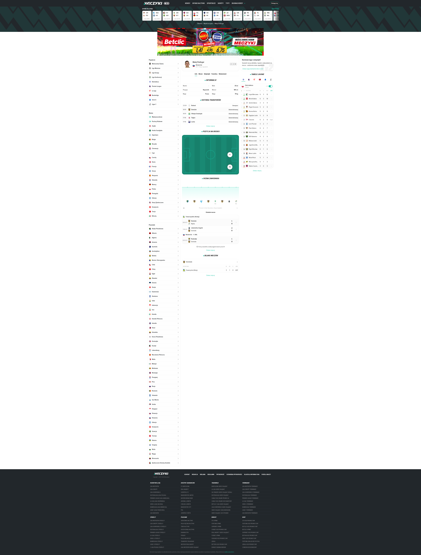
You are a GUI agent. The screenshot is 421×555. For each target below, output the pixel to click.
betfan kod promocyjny (249, 535)
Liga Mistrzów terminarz (250, 486)
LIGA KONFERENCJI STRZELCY (158, 526)
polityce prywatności (229, 552)
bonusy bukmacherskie (219, 547)
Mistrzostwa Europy (187, 544)
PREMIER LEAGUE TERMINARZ (250, 498)
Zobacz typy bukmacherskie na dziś (253, 69)
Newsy (187, 3)
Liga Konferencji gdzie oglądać (221, 507)
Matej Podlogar (219, 23)
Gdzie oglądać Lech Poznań (220, 513)
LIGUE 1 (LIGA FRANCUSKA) (157, 510)
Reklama (202, 474)
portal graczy (266, 474)
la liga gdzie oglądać (218, 489)
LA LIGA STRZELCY (155, 535)
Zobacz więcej (210, 126)
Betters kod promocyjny (219, 544)
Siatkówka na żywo (187, 520)
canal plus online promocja (220, 498)
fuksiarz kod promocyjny (220, 538)
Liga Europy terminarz (249, 489)
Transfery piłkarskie (187, 541)
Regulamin (211, 474)
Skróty (221, 3)
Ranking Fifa (185, 532)
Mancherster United (187, 495)
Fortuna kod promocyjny (250, 523)
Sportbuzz (211, 3)
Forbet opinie (216, 535)
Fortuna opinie (216, 523)
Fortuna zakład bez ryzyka (251, 541)
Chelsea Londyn (186, 504)
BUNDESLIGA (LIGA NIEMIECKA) (158, 507)
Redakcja (195, 474)
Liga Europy (153, 489)
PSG (182, 510)
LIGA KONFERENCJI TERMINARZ (250, 492)
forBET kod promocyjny (219, 529)
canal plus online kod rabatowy (222, 501)
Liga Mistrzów (154, 486)
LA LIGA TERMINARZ (247, 501)
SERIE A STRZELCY (155, 538)
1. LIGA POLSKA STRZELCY (157, 547)
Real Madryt (185, 489)
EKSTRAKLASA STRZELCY (157, 529)
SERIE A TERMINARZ (247, 504)
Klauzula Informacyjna (251, 474)
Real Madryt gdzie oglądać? (220, 532)
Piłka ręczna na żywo (187, 523)
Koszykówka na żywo (187, 529)
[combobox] (233, 64)
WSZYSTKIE (275, 9)
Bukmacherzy (237, 3)
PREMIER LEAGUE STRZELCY (157, 532)
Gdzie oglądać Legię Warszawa (221, 510)
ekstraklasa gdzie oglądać (220, 495)
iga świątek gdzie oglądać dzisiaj (222, 492)
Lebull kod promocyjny (249, 544)
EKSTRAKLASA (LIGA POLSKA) (158, 495)
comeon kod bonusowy (249, 547)
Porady (183, 535)
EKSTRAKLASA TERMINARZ (249, 495)
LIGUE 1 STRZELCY (155, 544)
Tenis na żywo (185, 526)
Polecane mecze (186, 538)
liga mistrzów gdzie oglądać (190, 547)
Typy (228, 3)
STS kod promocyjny (248, 520)
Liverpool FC (185, 492)
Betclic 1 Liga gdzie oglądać (220, 504)
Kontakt (187, 474)
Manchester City (186, 507)
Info (196, 74)
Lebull (213, 541)
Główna (199, 23)
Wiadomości (222, 74)
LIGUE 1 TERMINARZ (247, 510)
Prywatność (220, 474)
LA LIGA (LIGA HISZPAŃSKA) (157, 501)
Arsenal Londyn (186, 501)
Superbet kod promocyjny (250, 532)
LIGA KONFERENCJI (155, 492)
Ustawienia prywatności (234, 474)
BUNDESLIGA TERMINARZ (249, 507)
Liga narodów (154, 513)
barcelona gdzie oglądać (219, 486)
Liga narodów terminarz (250, 513)
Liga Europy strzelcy (156, 523)
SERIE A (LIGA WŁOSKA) (156, 504)
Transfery (214, 74)
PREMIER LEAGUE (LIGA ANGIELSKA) (159, 498)
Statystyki (207, 74)
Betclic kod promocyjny (250, 526)
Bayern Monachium (187, 498)
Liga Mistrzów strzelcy (157, 520)
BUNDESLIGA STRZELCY (156, 541)
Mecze (201, 74)
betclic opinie (246, 529)
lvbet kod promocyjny (249, 538)
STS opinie (215, 520)
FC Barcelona (185, 486)
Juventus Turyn (186, 513)
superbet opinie (216, 526)
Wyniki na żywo (198, 3)
